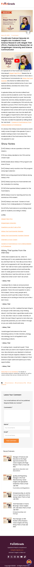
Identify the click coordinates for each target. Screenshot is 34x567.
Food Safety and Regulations (21, 488)
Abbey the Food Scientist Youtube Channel (15, 235)
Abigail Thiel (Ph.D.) (15, 73)
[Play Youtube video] (17, 61)
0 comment (14, 35)
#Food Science (9, 383)
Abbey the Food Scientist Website (12, 231)
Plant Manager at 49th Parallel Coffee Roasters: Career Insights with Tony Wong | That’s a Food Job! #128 (20, 522)
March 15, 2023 (5, 35)
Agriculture (16, 469)
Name (6, 424)
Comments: (8, 407)
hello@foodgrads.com (17, 550)
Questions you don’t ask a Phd (11, 227)
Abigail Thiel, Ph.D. (7, 219)
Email (6, 432)
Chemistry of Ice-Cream (9, 240)
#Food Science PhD (20, 383)
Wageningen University (8, 223)
